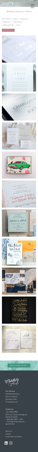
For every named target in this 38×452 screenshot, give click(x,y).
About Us (9, 431)
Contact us (9, 409)
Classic (15, 19)
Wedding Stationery (13, 394)
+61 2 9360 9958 (12, 412)
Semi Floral (17, 22)
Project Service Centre (13, 437)
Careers (8, 434)
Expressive (6, 22)
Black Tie (24, 19)
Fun (18, 25)
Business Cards (11, 399)
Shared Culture (8, 25)
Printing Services (12, 402)
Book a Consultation (18, 365)
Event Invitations (11, 397)
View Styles (7, 30)
